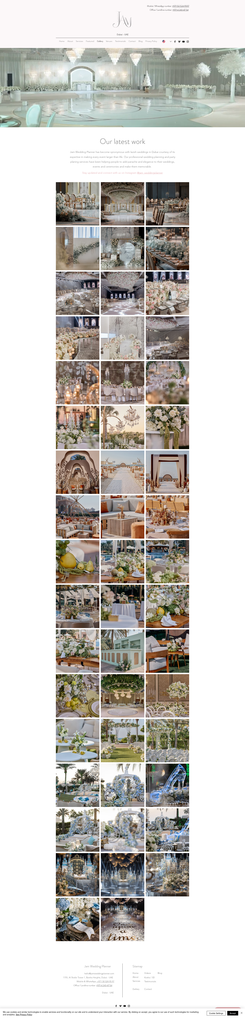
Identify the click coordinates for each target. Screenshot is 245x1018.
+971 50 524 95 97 (105, 981)
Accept (233, 1013)
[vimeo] (179, 41)
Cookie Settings (216, 1013)
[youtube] (183, 41)
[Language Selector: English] (167, 41)
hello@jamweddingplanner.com (99, 973)
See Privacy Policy (24, 1014)
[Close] (241, 1013)
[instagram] (187, 41)
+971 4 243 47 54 (180, 9)
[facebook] (175, 41)
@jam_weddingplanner (150, 172)
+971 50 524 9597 (180, 6)
